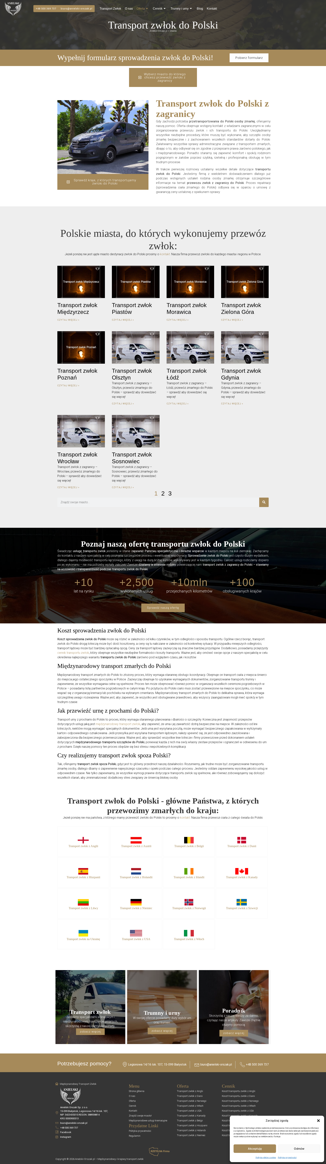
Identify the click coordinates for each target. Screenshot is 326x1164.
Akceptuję (255, 1148)
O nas (129, 8)
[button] (318, 1121)
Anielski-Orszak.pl (158, 31)
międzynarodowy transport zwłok (118, 724)
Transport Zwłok (110, 8)
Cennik (157, 8)
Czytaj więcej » (68, 320)
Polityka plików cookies (266, 1157)
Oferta (141, 8)
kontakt (165, 254)
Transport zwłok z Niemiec (136, 908)
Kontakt (212, 8)
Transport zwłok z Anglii (83, 846)
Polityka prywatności (287, 1157)
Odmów (299, 1148)
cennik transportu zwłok (73, 653)
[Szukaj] (264, 502)
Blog (200, 8)
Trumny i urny (180, 8)
